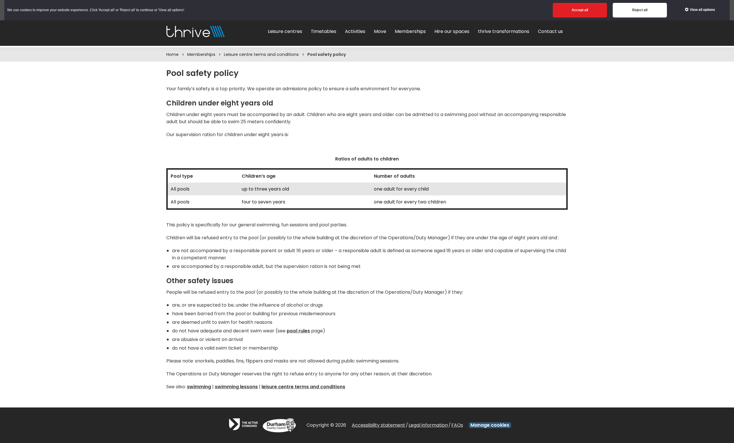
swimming (199, 386)
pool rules (298, 331)
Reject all (639, 10)
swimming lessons (236, 386)
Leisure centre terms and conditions (261, 54)
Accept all (580, 10)
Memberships (201, 54)
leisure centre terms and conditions (303, 386)
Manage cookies (490, 425)
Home (172, 54)
